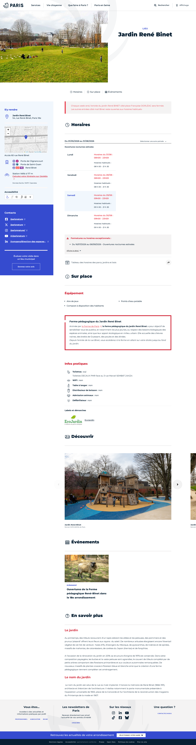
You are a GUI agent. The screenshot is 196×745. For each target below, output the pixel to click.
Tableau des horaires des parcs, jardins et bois (93, 262)
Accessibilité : (80, 742)
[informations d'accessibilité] (19, 197)
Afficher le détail (73, 251)
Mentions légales (56, 742)
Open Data (111, 742)
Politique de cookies (126, 742)
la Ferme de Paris (90, 326)
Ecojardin (89, 420)
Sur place (95, 92)
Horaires (77, 92)
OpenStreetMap (37, 152)
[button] (26, 137)
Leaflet (26, 152)
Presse (101, 742)
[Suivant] (177, 484)
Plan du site (142, 742)
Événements (115, 92)
